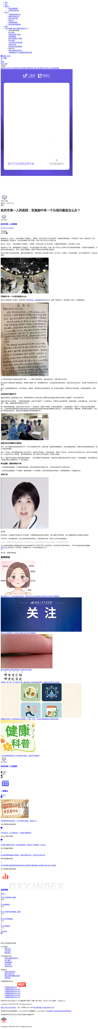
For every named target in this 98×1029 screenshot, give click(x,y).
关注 (6, 4)
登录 (2, 64)
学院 (6, 26)
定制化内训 (8, 966)
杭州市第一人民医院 (34, 300)
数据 (6, 6)
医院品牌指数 (13, 8)
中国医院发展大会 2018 (12, 995)
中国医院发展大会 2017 (12, 997)
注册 (5, 64)
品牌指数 (5, 890)
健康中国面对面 (13, 16)
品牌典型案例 (13, 22)
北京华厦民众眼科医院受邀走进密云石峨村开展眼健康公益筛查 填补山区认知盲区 (28, 865)
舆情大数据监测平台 (11, 958)
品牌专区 (8, 978)
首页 (6, 2)
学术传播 (8, 964)
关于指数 (4, 58)
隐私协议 (8, 953)
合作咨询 (8, 951)
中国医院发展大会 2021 (12, 991)
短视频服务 (8, 962)
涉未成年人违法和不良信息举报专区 (59, 1011)
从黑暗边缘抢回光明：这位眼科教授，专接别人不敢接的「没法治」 (24, 845)
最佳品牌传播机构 (14, 24)
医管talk (11, 20)
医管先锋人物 (13, 18)
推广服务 (8, 960)
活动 (6, 12)
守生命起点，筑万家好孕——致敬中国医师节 (16, 833)
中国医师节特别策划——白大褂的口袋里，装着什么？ (19, 821)
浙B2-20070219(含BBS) (9, 1007)
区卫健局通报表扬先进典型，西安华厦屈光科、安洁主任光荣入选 (23, 855)
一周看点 (4, 791)
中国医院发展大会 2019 (12, 993)
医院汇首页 (6, 56)
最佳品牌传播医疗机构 (12, 976)
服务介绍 (8, 949)
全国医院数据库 (13, 10)
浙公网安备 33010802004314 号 (44, 1007)
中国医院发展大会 (14, 14)
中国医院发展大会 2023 (12, 989)
